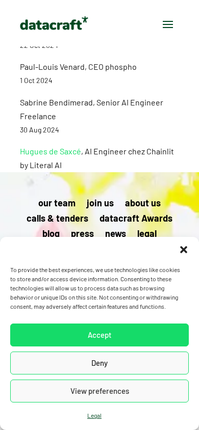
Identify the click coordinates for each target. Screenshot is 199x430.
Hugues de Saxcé (50, 151)
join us (100, 203)
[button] (184, 250)
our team (57, 203)
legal (147, 234)
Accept (100, 334)
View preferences (99, 390)
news (115, 234)
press (82, 234)
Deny (99, 362)
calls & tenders (57, 219)
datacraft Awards (136, 219)
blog (51, 234)
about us (143, 203)
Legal (94, 415)
